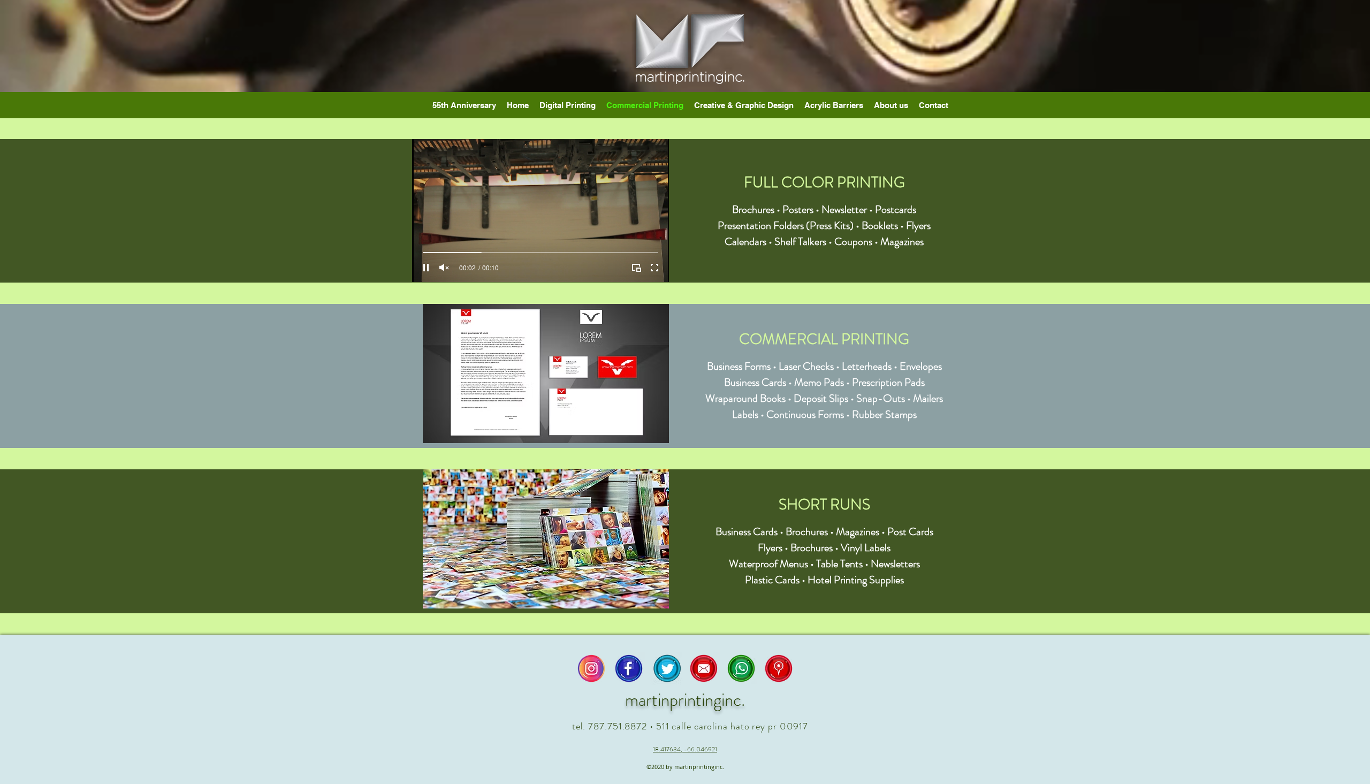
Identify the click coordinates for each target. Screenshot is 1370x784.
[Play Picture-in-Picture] (636, 268)
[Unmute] (444, 268)
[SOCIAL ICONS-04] (704, 668)
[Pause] (426, 268)
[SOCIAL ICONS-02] (629, 668)
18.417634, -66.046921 (685, 749)
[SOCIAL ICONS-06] (779, 668)
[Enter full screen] (654, 268)
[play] (644, 313)
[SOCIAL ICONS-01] (666, 668)
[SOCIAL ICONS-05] (741, 668)
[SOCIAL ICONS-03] (591, 668)
